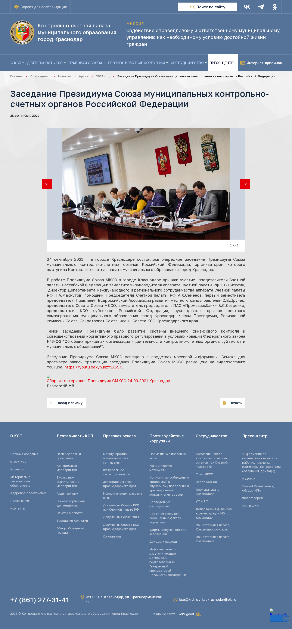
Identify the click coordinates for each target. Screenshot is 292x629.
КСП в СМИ (250, 505)
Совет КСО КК (206, 482)
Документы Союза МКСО (121, 517)
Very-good (186, 614)
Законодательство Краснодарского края (119, 484)
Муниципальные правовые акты (122, 495)
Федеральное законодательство (117, 472)
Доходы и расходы (163, 541)
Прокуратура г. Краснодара (207, 492)
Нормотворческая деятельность (71, 503)
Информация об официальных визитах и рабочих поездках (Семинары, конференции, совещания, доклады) (262, 462)
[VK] (247, 7)
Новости (64, 76)
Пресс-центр (40, 76)
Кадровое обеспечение (28, 493)
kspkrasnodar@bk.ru (219, 599)
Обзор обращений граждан (70, 530)
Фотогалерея (252, 498)
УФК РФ (202, 501)
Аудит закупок (67, 493)
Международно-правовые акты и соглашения (115, 458)
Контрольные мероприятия (67, 468)
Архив (83, 76)
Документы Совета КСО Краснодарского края (121, 527)
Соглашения (112, 536)
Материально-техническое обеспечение (21, 481)
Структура (18, 461)
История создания (24, 454)
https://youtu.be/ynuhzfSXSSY (93, 367)
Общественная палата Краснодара (212, 539)
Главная (16, 76)
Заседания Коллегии (72, 520)
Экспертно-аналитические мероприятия (68, 482)
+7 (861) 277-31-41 (39, 600)
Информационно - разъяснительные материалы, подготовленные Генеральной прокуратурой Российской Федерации (167, 562)
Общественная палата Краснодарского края (212, 527)
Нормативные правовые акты (167, 456)
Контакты (17, 508)
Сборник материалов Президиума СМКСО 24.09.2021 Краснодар (108, 380)
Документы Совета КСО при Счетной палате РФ (121, 507)
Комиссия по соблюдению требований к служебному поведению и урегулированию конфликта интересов (169, 486)
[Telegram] (261, 7)
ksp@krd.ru (188, 599)
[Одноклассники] (275, 7)
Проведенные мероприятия (160, 504)
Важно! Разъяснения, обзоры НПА (258, 488)
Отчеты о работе (70, 513)
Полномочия (19, 500)
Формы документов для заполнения (167, 532)
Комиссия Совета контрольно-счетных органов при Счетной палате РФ (212, 460)
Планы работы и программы (69, 456)
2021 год (103, 76)
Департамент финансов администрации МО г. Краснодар (214, 513)
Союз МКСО (204, 474)
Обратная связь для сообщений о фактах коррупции (165, 518)
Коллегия (17, 469)
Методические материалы (160, 468)
